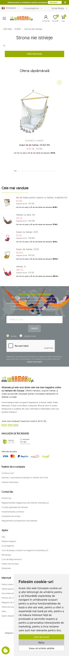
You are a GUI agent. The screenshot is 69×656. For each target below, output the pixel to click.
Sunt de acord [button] (41, 637)
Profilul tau (6, 498)
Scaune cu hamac (34, 140)
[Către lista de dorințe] (59, 82)
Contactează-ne (31, 8)
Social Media (58, 8)
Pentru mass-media (10, 584)
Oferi (4, 611)
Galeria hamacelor (10, 482)
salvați (14, 336)
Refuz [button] (41, 642)
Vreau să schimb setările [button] (41, 648)
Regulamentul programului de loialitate (19, 520)
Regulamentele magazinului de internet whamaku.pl (25, 502)
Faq (3, 536)
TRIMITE (34, 328)
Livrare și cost (8, 473)
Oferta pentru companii (12, 588)
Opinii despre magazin (12, 615)
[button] (46, 18)
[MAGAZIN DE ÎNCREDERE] (9, 441)
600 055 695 (10, 425)
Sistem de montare (10, 563)
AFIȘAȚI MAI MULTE (34, 362)
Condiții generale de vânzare (15, 507)
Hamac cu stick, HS (25, 214)
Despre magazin (9, 541)
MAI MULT (54, 2)
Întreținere (6, 568)
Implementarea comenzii (13, 511)
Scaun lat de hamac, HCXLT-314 (34, 145)
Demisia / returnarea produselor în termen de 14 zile (25, 477)
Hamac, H (21, 266)
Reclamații (6, 554)
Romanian (10, 8)
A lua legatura (8, 545)
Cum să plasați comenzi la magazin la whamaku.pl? (25, 550)
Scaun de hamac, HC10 (27, 249)
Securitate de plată (10, 593)
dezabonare (30, 336)
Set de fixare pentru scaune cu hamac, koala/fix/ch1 (41, 197)
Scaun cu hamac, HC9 (27, 232)
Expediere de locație (11, 516)
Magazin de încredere (12, 602)
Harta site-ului (8, 607)
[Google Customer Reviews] (26, 441)
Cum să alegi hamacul (12, 559)
